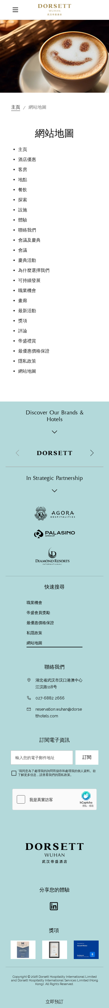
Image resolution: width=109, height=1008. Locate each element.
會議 (22, 250)
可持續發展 (29, 280)
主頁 (15, 107)
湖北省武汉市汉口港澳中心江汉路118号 (58, 683)
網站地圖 (27, 371)
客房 (22, 169)
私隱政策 (35, 633)
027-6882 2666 (50, 698)
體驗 (22, 220)
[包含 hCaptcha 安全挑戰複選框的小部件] (54, 799)
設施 (22, 210)
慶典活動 (27, 260)
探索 (22, 199)
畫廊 (22, 300)
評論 (22, 330)
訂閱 (86, 757)
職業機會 (27, 290)
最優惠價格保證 (33, 351)
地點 (22, 179)
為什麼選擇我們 (33, 270)
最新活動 (27, 310)
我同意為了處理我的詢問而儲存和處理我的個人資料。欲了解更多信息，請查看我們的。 (57, 773)
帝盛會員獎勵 (38, 612)
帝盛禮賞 (27, 341)
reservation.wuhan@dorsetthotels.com (58, 712)
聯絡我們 (27, 230)
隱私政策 (27, 361)
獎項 (22, 320)
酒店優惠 (27, 159)
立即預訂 (54, 1002)
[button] (92, 453)
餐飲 (22, 189)
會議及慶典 (29, 240)
